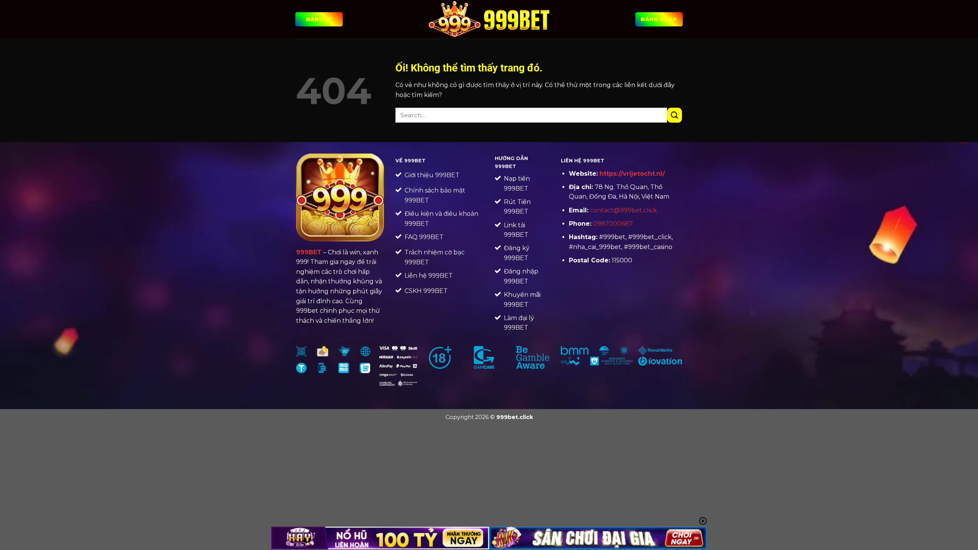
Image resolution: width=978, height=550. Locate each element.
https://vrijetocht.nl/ (632, 173)
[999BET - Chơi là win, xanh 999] (489, 19)
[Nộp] (674, 115)
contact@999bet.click (623, 210)
